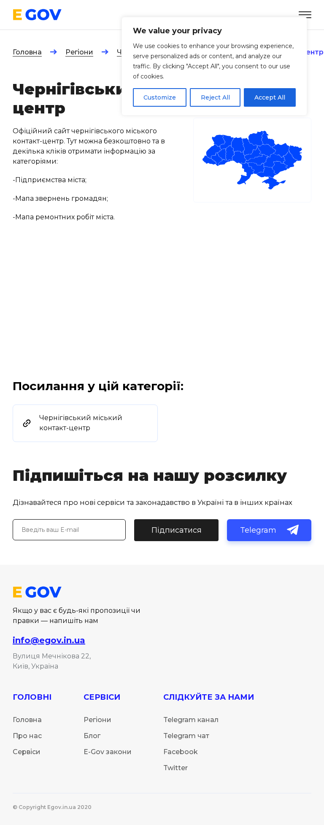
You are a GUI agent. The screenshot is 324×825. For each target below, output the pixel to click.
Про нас (27, 736)
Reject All (215, 97)
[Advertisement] (162, 315)
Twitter (175, 768)
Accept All (269, 97)
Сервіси (26, 752)
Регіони (79, 52)
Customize (159, 97)
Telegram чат (186, 736)
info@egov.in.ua (49, 640)
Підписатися (176, 530)
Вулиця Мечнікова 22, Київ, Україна (52, 661)
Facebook (180, 752)
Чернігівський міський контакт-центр (80, 423)
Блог (92, 736)
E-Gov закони (108, 752)
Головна (27, 52)
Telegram (258, 530)
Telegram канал (191, 720)
